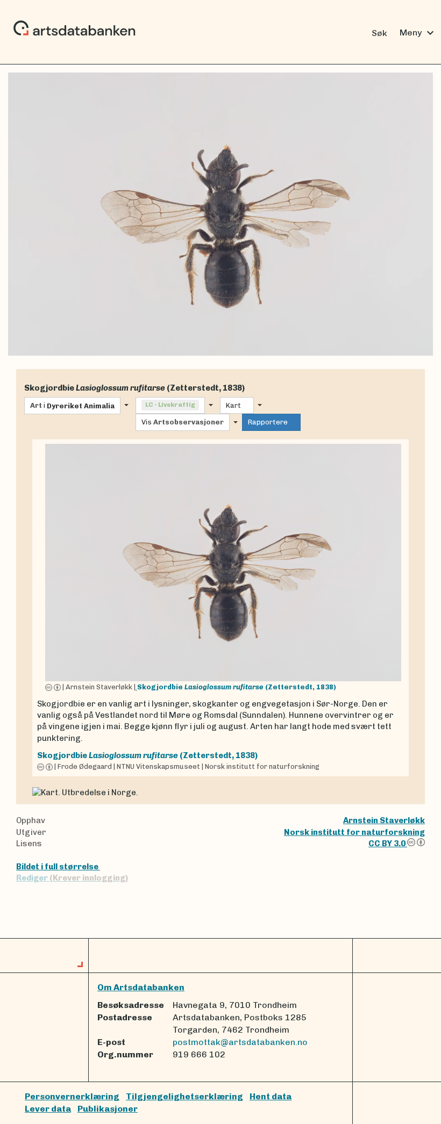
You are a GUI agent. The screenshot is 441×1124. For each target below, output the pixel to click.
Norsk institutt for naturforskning (354, 832)
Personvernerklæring (72, 1096)
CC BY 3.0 (387, 843)
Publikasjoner (107, 1109)
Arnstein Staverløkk (384, 820)
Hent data (270, 1096)
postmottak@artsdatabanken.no (240, 1042)
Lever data (48, 1109)
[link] (220, 607)
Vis (182, 422)
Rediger (72, 878)
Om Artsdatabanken (140, 987)
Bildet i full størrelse (58, 866)
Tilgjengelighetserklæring (184, 1096)
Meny (418, 32)
